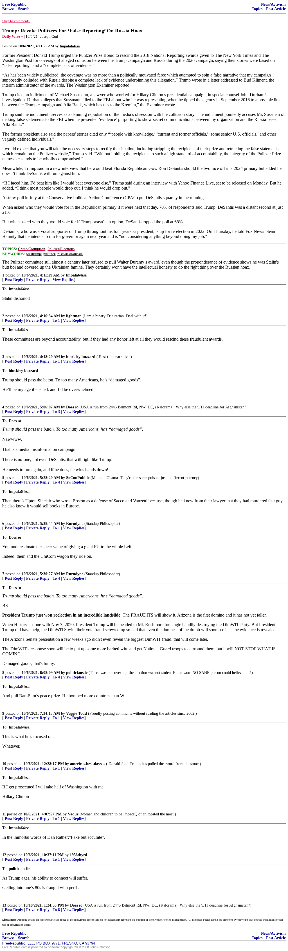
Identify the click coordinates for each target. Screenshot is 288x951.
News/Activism (273, 4)
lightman (74, 316)
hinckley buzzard (80, 357)
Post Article (276, 9)
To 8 (56, 910)
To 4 (56, 482)
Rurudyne (74, 523)
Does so (72, 407)
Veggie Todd (76, 713)
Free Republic (14, 4)
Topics (257, 9)
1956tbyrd (78, 855)
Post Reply (14, 280)
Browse (8, 9)
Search (24, 9)
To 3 (56, 412)
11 (4, 814)
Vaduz (73, 814)
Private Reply (38, 280)
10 (4, 764)
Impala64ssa (76, 275)
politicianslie (76, 673)
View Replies (63, 280)
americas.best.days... (87, 764)
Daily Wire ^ (12, 36)
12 (4, 855)
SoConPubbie (77, 478)
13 (4, 905)
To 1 (56, 320)
